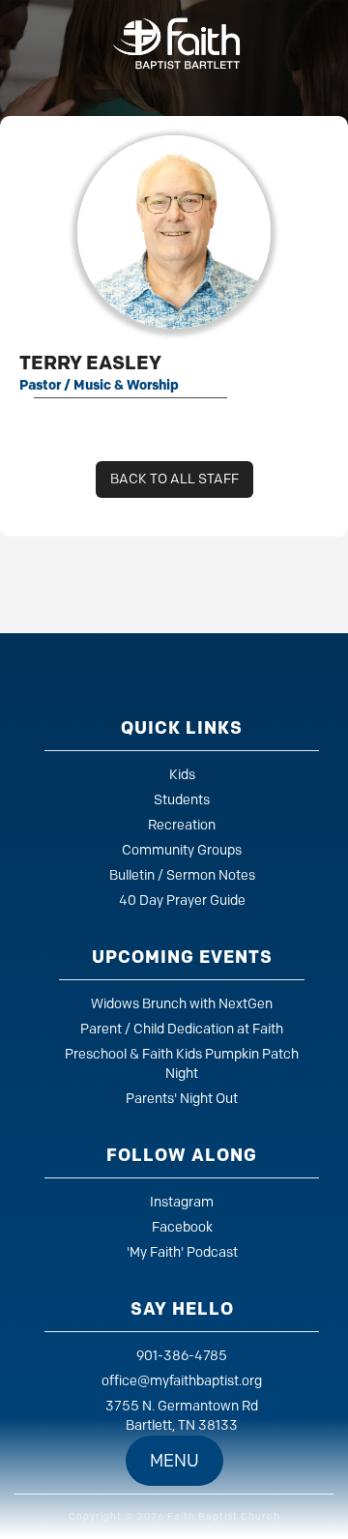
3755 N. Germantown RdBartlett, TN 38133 (181, 1416)
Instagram (182, 1202)
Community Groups (182, 850)
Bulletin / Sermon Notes (182, 875)
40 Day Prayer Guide (182, 900)
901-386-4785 (181, 1356)
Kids (182, 775)
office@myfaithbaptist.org (182, 1381)
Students (182, 800)
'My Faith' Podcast (182, 1252)
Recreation (182, 825)
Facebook (182, 1227)
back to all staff (174, 479)
